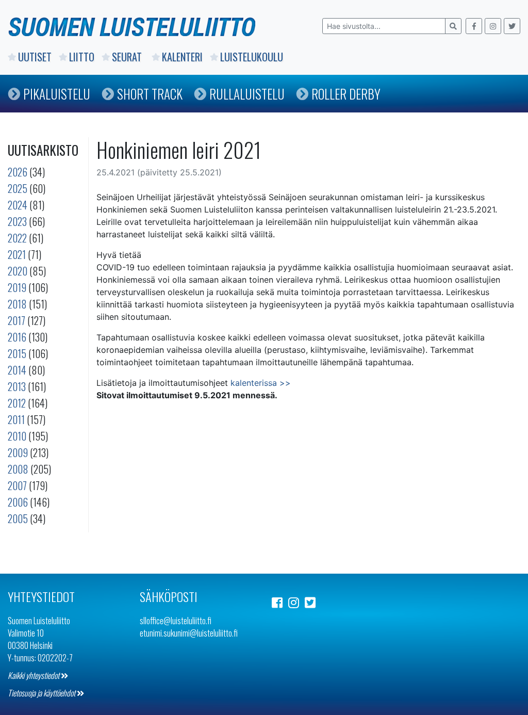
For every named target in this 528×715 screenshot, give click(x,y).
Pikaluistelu (56, 93)
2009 (18, 452)
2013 (17, 386)
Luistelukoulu (251, 56)
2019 (17, 287)
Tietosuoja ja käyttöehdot (42, 693)
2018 (17, 304)
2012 (17, 403)
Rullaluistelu (247, 93)
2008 (18, 469)
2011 (16, 419)
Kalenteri (182, 56)
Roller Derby (346, 93)
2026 (17, 172)
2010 (17, 436)
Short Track (150, 93)
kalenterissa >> (260, 383)
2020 (17, 271)
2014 (17, 370)
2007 (17, 485)
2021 (17, 254)
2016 (17, 337)
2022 (17, 238)
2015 (17, 353)
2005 (18, 518)
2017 (16, 320)
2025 (17, 188)
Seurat (128, 56)
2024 (17, 205)
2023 (17, 221)
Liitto (81, 56)
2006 (18, 502)
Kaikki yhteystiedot (34, 675)
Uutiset (35, 56)
